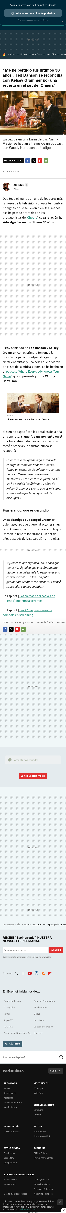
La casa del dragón (43, 1026)
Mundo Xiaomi (10, 1107)
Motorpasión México (43, 1193)
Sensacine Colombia (43, 1189)
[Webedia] (13, 1072)
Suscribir (55, 949)
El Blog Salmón (41, 1153)
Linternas (38, 1033)
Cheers (32, 217)
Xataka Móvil (10, 1093)
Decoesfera (9, 1157)
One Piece (36, 54)
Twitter (33, 160)
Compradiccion (11, 1162)
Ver (34, 776)
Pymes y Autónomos (43, 1157)
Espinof (10, 415)
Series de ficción (44, 622)
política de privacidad (41, 957)
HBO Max (8, 1026)
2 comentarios (15, 160)
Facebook (27, 160)
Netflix (7, 1013)
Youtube (29, 972)
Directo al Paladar (12, 1131)
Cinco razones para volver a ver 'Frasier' (29, 419)
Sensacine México (42, 1184)
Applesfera (8, 1097)
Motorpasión (40, 1131)
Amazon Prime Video (44, 1000)
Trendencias (9, 1153)
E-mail (46, 160)
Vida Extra (38, 1093)
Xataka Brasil (10, 1184)
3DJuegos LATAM (41, 1179)
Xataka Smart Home (13, 1102)
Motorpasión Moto (42, 1136)
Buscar (61, 1057)
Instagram (36, 972)
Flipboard (40, 160)
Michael (23, 54)
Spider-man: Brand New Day (17, 1033)
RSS (43, 972)
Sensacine (38, 1109)
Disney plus (9, 1007)
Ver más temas (12, 1043)
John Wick (51, 54)
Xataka (7, 1088)
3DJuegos (38, 1088)
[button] (20, 185)
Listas (37, 1013)
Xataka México (10, 1179)
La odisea (11, 54)
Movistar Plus (41, 1007)
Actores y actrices (24, 622)
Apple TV (8, 1020)
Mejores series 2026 (33, 924)
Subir (53, 1070)
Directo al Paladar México (15, 1193)
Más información (28, 1209)
